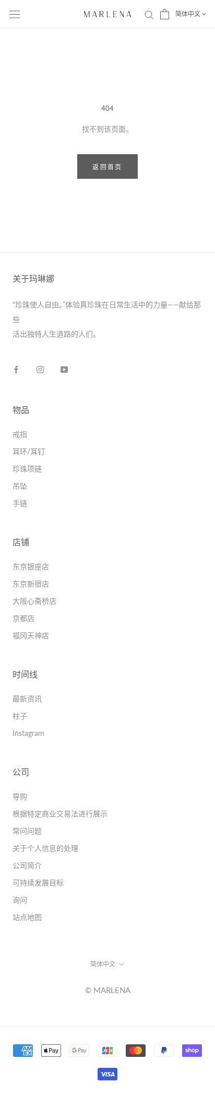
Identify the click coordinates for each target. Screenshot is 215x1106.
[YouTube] (64, 369)
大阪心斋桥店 (34, 600)
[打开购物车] (164, 14)
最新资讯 (27, 698)
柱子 (20, 715)
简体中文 (187, 14)
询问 (20, 899)
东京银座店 (31, 566)
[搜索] (149, 14)
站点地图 (27, 917)
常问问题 (27, 830)
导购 (20, 796)
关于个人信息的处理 (45, 848)
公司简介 (27, 865)
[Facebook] (16, 369)
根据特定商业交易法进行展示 (60, 813)
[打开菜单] (14, 14)
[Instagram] (40, 369)
